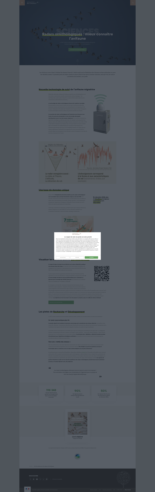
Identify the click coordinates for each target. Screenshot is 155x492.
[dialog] (77, 246)
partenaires (63, 238)
